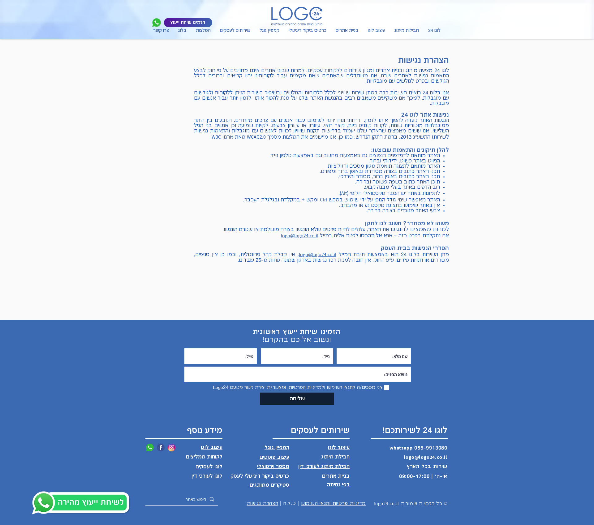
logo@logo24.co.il (299, 235)
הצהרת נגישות (262, 503)
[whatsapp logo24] (156, 22)
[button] (235, 33)
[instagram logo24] (171, 447)
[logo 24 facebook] (161, 447)
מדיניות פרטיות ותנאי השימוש (333, 503)
